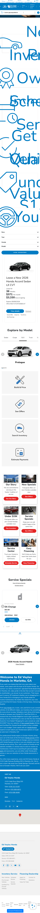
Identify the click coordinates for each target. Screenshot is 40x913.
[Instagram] (9, 806)
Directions (7, 801)
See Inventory (11, 528)
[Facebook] (6, 806)
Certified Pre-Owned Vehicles (5, 886)
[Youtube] (17, 806)
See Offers (29, 497)
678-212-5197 (14, 787)
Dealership (33, 874)
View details (15, 311)
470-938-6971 (15, 790)
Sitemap (16, 904)
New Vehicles (6, 877)
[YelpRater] (19, 865)
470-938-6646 (14, 792)
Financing (24, 874)
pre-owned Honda (28, 723)
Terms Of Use (11, 904)
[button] (20, 815)
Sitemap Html (21, 904)
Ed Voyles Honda (3, 904)
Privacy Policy (7, 904)
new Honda (8, 708)
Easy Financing (29, 563)
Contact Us (19, 801)
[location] (34, 1)
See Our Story (11, 499)
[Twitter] (13, 806)
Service (14, 874)
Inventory (6, 874)
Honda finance (32, 728)
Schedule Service (11, 563)
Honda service (30, 738)
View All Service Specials (19, 583)
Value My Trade (24, 882)
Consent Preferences (15, 911)
